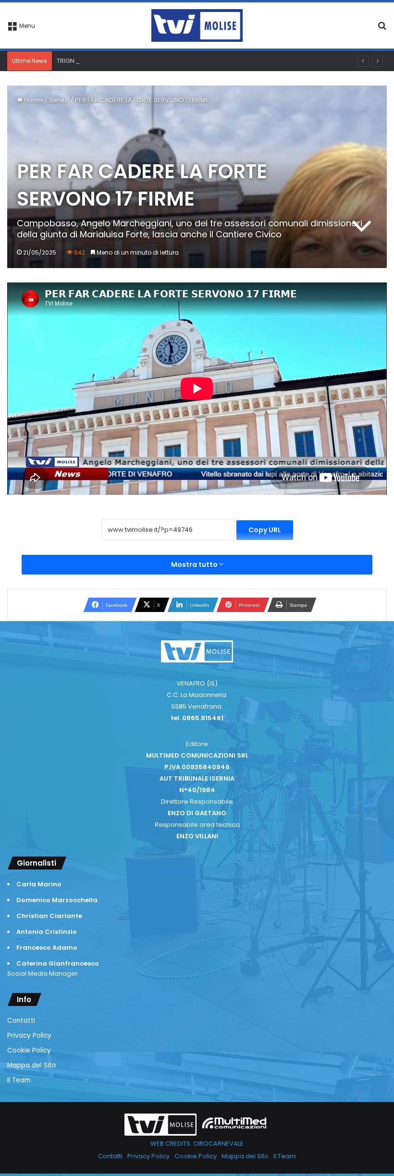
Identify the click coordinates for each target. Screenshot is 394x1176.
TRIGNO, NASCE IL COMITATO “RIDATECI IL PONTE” (130, 60)
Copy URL (264, 530)
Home (33, 100)
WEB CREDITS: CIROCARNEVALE (197, 1143)
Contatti (21, 1020)
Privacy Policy (29, 1035)
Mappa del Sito (31, 1065)
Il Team (19, 1080)
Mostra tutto (195, 564)
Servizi (59, 100)
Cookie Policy (29, 1050)
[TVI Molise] (197, 25)
